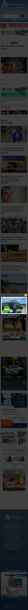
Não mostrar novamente (14, 315)
